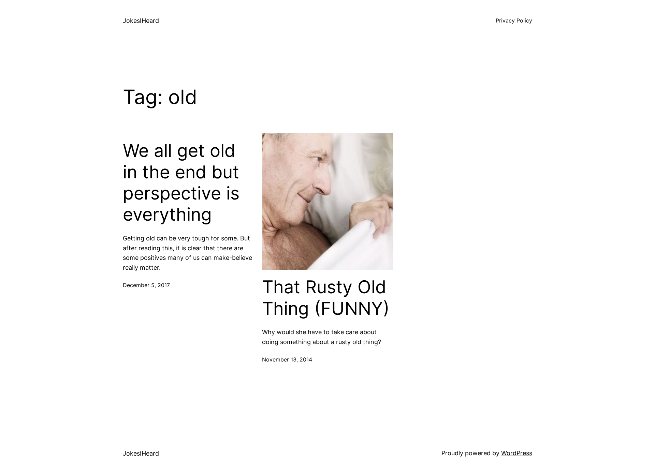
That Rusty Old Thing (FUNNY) (326, 298)
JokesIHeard (141, 20)
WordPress (516, 453)
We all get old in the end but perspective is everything (181, 182)
